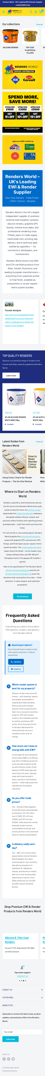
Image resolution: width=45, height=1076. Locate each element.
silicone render (34, 510)
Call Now (17, 662)
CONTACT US (22, 976)
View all (39, 24)
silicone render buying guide (18, 570)
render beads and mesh (31, 547)
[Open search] (31, 11)
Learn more (11, 375)
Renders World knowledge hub (18, 574)
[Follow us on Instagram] (8, 1059)
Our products (22, 596)
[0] (40, 11)
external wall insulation (30, 536)
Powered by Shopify (9, 1071)
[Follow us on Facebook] (4, 1059)
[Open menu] (3, 12)
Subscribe (10, 1039)
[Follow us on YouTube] (13, 1059)
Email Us (17, 669)
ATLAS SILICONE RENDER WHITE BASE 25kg (15, 418)
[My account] (36, 11)
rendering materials (24, 513)
